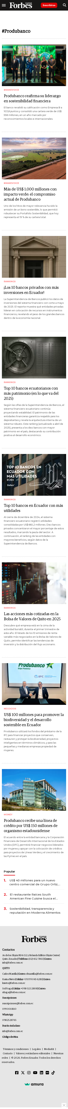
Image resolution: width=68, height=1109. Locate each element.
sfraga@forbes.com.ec (14, 992)
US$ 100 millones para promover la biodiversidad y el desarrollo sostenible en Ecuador (34, 720)
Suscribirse (49, 5)
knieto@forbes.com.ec (13, 983)
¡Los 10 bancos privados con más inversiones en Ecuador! (31, 290)
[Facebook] (17, 1073)
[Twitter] (23, 1073)
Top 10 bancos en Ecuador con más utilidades (33, 508)
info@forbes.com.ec (12, 963)
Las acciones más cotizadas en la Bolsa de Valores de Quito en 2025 (32, 616)
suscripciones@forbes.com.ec (17, 1003)
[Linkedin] (41, 1073)
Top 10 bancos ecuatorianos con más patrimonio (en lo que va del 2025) (31, 394)
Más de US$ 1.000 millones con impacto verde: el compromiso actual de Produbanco (30, 194)
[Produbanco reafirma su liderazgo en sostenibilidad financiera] (34, 65)
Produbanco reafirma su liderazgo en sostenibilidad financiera (32, 98)
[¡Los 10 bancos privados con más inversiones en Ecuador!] (34, 257)
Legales (36, 1049)
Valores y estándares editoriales (33, 1053)
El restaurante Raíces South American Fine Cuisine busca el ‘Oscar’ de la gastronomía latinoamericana (33, 896)
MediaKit (49, 1049)
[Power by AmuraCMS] (34, 1084)
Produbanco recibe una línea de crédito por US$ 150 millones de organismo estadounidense (30, 826)
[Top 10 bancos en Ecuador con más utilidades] (34, 475)
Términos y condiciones (16, 1049)
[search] (64, 5)
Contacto (8, 1053)
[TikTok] (53, 1073)
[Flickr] (47, 1073)
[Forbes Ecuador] (20, 5)
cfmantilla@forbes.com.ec (39, 974)
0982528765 (9, 1020)
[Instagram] (29, 1073)
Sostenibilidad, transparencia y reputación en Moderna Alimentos (35, 910)
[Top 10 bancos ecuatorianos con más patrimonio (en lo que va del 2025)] (34, 357)
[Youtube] (35, 1073)
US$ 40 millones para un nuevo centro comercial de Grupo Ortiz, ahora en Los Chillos (33, 882)
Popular (9, 871)
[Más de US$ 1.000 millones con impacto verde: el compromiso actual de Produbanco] (34, 158)
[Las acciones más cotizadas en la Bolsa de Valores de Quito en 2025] (34, 583)
